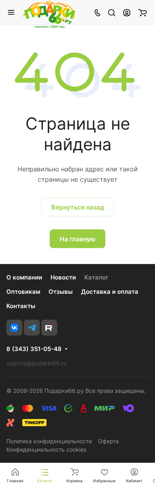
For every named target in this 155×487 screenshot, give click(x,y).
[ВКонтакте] (14, 328)
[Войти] (126, 12)
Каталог (96, 277)
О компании (24, 277)
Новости (63, 277)
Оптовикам (23, 291)
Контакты (20, 306)
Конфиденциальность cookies (46, 449)
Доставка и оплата (109, 291)
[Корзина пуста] (142, 12)
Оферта (108, 441)
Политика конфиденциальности (49, 441)
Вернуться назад (77, 207)
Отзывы (60, 291)
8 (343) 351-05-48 (34, 349)
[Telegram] (32, 328)
